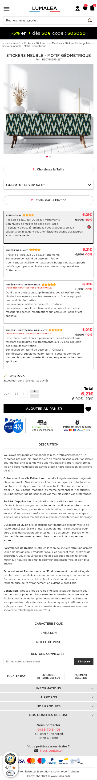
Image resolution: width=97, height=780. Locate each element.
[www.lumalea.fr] (45, 8)
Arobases (73, 771)
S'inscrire (84, 661)
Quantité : (11, 393)
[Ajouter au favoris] (88, 408)
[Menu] (6, 9)
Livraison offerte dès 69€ (48, 676)
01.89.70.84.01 (48, 729)
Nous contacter (51, 750)
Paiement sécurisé (80, 676)
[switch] (10, 773)
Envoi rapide (16, 676)
